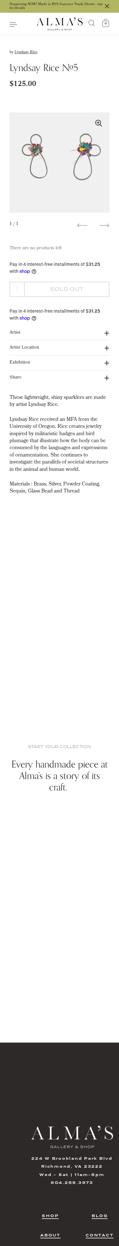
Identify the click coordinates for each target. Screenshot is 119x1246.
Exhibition (20, 362)
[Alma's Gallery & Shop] (59, 24)
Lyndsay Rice (26, 52)
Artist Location (24, 347)
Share (16, 377)
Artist (15, 332)
